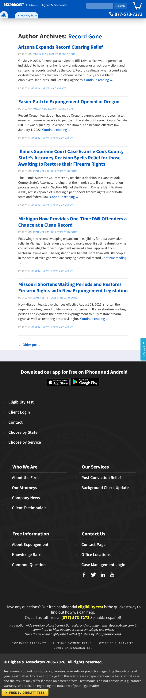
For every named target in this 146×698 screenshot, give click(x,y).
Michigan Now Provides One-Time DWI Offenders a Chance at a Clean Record (72, 221)
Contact (15, 422)
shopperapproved (108, 634)
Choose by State (27, 15)
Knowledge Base (26, 554)
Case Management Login (103, 564)
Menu (3, 14)
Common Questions (29, 564)
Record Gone (85, 36)
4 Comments (58, 88)
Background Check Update (105, 487)
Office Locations (95, 554)
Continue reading (98, 80)
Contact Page (93, 544)
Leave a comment (62, 138)
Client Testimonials (29, 507)
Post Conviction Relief (101, 477)
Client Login (19, 412)
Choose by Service (24, 442)
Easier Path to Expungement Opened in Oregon (69, 101)
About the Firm (25, 477)
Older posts (29, 344)
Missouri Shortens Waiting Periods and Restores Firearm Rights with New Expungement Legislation (73, 287)
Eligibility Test (21, 402)
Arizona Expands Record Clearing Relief (60, 47)
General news (40, 88)
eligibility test (90, 606)
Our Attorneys (24, 487)
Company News (26, 497)
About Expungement (30, 544)
